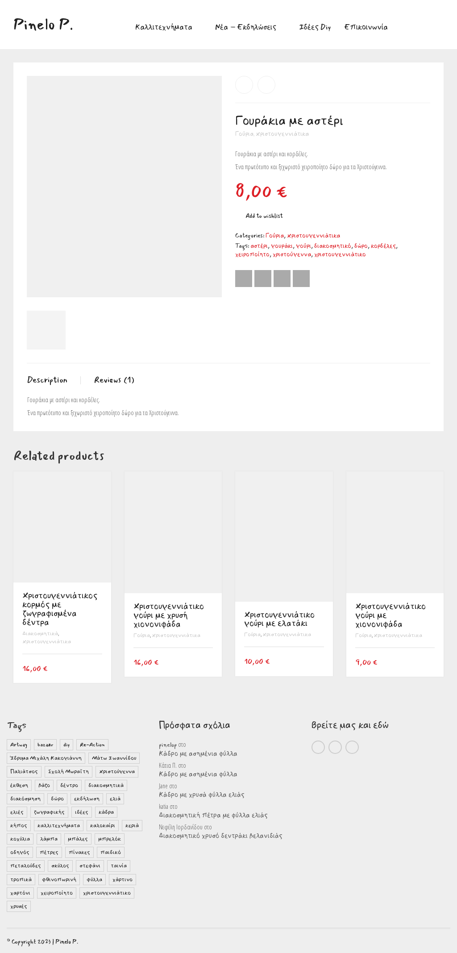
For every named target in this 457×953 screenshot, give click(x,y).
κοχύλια (20, 839)
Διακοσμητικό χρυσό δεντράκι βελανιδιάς (221, 836)
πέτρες (49, 852)
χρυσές (18, 906)
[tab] (54, 380)
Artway (18, 745)
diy (66, 745)
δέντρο (69, 785)
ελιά (115, 799)
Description (47, 380)
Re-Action (92, 745)
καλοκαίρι (102, 825)
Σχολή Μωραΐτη (68, 771)
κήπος (18, 825)
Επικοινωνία (366, 27)
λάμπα (49, 839)
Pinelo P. (66, 941)
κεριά (132, 825)
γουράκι (282, 245)
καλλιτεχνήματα (58, 825)
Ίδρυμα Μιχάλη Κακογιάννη (46, 758)
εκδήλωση (87, 799)
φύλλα (94, 879)
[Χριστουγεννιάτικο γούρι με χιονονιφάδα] (266, 85)
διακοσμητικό (332, 245)
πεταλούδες (25, 865)
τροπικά (21, 879)
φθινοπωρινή (59, 879)
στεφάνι (89, 865)
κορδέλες (383, 245)
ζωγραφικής (49, 812)
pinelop (168, 745)
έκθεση (19, 785)
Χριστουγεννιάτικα (282, 133)
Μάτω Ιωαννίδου (114, 758)
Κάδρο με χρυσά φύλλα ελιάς (202, 795)
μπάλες (78, 839)
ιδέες (81, 812)
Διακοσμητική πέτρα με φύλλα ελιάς (213, 815)
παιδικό (110, 852)
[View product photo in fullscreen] (207, 282)
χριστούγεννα (292, 254)
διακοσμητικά (106, 785)
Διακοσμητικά (40, 633)
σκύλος (60, 865)
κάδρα (106, 812)
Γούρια (244, 133)
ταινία (119, 865)
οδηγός (19, 852)
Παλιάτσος (24, 771)
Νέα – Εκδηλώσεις (245, 27)
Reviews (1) (114, 380)
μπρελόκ (109, 839)
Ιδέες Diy (315, 27)
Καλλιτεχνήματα (163, 27)
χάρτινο (122, 879)
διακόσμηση (25, 799)
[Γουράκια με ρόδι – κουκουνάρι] (244, 85)
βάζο (44, 785)
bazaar (45, 745)
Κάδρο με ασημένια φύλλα (198, 753)
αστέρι (259, 245)
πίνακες (79, 852)
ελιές (17, 812)
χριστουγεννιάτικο (340, 254)
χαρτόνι (20, 893)
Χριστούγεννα (117, 771)
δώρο (361, 245)
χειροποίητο (252, 254)
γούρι (303, 245)
